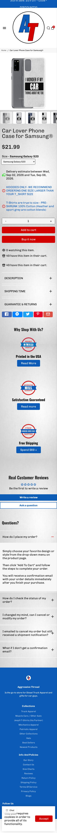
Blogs (28, 795)
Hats (28, 738)
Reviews (28, 773)
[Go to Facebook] (7, 314)
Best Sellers (28, 742)
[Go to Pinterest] (38, 314)
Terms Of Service (28, 787)
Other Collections (29, 733)
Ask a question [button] (28, 505)
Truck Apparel (28, 711)
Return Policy (28, 778)
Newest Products (28, 747)
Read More (28, 363)
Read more (28, 406)
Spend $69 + (28, 450)
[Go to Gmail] (48, 314)
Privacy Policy (28, 791)
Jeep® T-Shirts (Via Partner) (28, 720)
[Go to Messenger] (17, 314)
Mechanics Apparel (29, 724)
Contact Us (28, 764)
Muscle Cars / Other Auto (28, 716)
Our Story (28, 760)
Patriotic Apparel (29, 729)
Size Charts (28, 769)
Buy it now (29, 239)
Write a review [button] (29, 497)
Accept (44, 818)
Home (3, 50)
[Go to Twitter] (28, 314)
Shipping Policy (28, 782)
